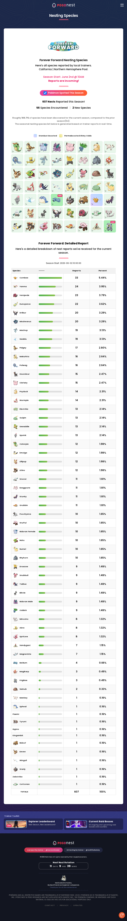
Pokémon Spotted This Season (66, 93)
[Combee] (96, 205)
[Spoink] (17, 205)
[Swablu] (30, 205)
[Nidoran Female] (43, 152)
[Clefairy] (70, 152)
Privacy (64, 905)
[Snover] (17, 218)
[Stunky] (110, 205)
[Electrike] (83, 191)
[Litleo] (30, 231)
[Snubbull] (83, 178)
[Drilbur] (57, 218)
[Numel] (110, 191)
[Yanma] (43, 178)
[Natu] (30, 178)
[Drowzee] (70, 165)
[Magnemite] (57, 165)
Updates (77, 905)
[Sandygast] (96, 231)
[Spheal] (43, 205)
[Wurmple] (30, 191)
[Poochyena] (17, 191)
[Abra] (30, 165)
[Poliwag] (17, 165)
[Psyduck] (96, 152)
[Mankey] (110, 152)
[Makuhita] (70, 191)
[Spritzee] (43, 231)
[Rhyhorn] (96, 165)
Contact (50, 905)
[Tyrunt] (57, 231)
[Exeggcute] (83, 165)
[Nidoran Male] (57, 152)
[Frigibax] (110, 231)
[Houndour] (110, 178)
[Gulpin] (96, 191)
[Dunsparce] (70, 178)
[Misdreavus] (57, 178)
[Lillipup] (30, 218)
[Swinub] (96, 178)
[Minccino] (110, 218)
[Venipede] (83, 218)
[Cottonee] (96, 218)
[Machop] (43, 165)
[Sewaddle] (70, 218)
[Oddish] (83, 152)
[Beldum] (57, 205)
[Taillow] (43, 191)
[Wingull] (57, 191)
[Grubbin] (70, 231)
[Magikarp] (110, 165)
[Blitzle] (43, 218)
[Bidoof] (83, 205)
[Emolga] (17, 231)
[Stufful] (83, 231)
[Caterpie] (17, 152)
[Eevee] (17, 178)
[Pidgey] (30, 152)
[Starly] (70, 205)
